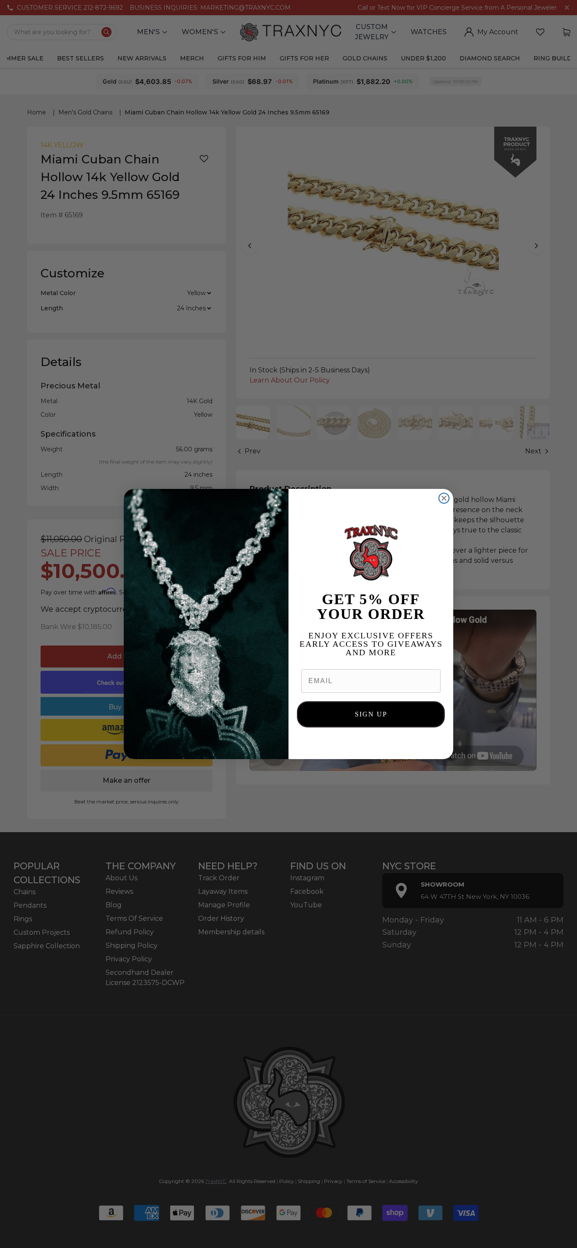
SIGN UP (371, 714)
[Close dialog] (444, 498)
